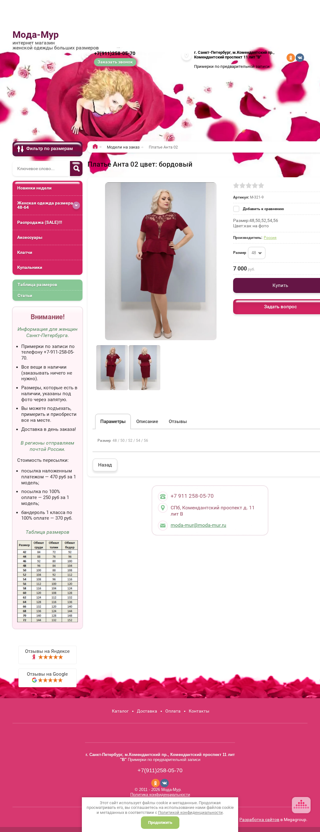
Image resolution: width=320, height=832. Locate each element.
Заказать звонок (115, 61)
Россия (270, 237)
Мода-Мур (35, 34)
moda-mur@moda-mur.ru (198, 525)
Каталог (120, 711)
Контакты (199, 711)
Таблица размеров (37, 284)
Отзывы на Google (47, 674)
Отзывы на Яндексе (47, 651)
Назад (105, 465)
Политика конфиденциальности (160, 794)
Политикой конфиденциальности (190, 812)
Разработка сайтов (259, 819)
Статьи (25, 295)
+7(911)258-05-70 (114, 53)
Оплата (173, 711)
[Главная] (97, 148)
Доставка (147, 711)
